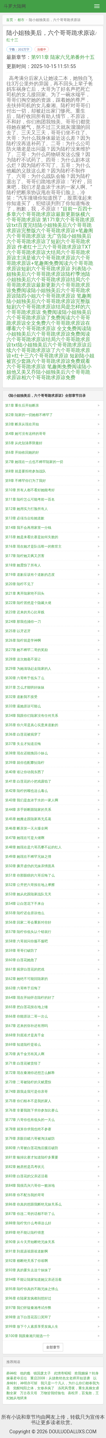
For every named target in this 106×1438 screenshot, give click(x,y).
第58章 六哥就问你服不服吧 (26, 941)
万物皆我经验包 (52, 1393)
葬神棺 (11, 1373)
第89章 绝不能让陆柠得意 (24, 1232)
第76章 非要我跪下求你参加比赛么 (31, 1110)
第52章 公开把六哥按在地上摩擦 (30, 885)
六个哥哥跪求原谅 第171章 (48, 217)
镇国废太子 (42, 1373)
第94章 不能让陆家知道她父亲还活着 (33, 1279)
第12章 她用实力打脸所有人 (26, 509)
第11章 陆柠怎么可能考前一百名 (30, 499)
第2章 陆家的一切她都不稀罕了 (29, 415)
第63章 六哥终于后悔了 (23, 988)
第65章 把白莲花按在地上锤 (26, 1007)
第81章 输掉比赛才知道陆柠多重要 (31, 1157)
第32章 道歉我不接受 (21, 697)
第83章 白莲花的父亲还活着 (26, 1176)
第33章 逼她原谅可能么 (23, 706)
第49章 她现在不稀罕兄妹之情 (28, 856)
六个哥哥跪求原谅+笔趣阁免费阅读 (48, 260)
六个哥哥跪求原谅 (55, 258)
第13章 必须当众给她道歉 (24, 518)
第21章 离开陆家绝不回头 (24, 593)
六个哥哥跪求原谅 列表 (56, 269)
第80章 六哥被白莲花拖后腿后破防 (31, 1148)
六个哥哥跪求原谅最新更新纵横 (50, 214)
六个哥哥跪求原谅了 (33, 350)
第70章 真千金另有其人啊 (24, 1054)
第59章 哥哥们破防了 (21, 950)
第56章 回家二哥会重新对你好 (28, 922)
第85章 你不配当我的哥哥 (24, 1195)
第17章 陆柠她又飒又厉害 (24, 556)
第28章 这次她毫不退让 (23, 659)
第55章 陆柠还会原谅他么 (24, 913)
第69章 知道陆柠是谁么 (23, 1044)
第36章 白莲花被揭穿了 (23, 734)
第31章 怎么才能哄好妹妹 (24, 687)
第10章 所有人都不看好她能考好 (30, 490)
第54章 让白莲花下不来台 (24, 903)
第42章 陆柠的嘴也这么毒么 (26, 791)
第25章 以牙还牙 (18, 631)
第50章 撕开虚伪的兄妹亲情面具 (30, 866)
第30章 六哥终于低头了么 (24, 678)
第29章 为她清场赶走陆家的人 (28, 669)
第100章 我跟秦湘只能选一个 (27, 1336)
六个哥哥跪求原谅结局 (31, 339)
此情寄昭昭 (62, 1373)
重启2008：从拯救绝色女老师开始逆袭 (60, 1378)
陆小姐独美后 (32, 345)
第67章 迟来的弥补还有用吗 (26, 1026)
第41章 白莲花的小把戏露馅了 (28, 781)
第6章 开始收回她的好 (22, 452)
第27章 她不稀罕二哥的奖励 (26, 650)
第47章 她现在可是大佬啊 (24, 838)
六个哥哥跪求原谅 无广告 (34, 236)
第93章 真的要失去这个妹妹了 (28, 1270)
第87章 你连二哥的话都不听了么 (30, 1214)
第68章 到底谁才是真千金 (24, 1035)
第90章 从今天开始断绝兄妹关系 (30, 1242)
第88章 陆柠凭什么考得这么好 (28, 1223)
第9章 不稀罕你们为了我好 (25, 481)
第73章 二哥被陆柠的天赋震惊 (28, 1082)
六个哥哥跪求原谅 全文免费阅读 (51, 328)
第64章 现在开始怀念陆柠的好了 (30, 997)
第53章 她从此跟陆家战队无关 (28, 894)
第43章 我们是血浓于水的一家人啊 (31, 800)
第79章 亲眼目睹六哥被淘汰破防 (30, 1138)
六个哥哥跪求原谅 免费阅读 (48, 309)
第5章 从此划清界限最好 (23, 443)
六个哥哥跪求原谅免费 (50, 377)
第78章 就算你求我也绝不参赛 (28, 1129)
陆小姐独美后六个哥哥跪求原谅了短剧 (48, 238)
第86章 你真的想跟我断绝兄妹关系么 (33, 1204)
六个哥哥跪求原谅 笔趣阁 (63, 296)
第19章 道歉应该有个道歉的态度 (30, 575)
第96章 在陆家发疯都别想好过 (28, 1298)
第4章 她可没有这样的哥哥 (25, 434)
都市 (21, 20)
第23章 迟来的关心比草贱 (24, 612)
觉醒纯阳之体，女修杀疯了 (33, 1388)
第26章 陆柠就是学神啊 (23, 640)
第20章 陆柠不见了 (19, 584)
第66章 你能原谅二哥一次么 (26, 1016)
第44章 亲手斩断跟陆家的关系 (28, 810)
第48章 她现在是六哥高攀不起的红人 (33, 847)
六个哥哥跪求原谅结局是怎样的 (50, 307)
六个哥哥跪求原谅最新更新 (48, 282)
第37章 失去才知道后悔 (23, 744)
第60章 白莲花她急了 (21, 960)
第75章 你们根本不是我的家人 (28, 1101)
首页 (9, 20)
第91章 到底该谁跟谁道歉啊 (26, 1251)
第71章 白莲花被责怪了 (23, 1063)
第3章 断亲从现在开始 (22, 424)
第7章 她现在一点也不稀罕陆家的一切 (34, 462)
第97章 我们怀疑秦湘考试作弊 (28, 1308)
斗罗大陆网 (15, 6)
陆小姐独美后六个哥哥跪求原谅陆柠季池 (48, 271)
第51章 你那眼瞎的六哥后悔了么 (30, 875)
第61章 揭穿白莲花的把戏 (24, 969)
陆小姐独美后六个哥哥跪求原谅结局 (48, 276)
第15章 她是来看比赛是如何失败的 (31, 537)
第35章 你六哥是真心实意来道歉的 (31, 725)
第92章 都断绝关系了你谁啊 (26, 1261)
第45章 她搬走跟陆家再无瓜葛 (28, 819)
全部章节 (53, 1347)
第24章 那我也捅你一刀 (23, 622)
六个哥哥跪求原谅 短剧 (54, 356)
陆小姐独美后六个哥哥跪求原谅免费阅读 (48, 331)
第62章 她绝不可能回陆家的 (26, 979)
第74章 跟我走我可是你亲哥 (26, 1091)
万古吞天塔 (28, 1393)
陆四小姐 (26, 296)
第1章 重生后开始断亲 (22, 405)
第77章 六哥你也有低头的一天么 (30, 1120)
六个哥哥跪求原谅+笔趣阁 (64, 230)
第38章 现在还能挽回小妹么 (26, 753)
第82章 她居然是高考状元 (24, 1167)
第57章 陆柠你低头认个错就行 (28, 932)
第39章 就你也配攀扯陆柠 (24, 763)
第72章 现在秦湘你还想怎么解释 (30, 1073)
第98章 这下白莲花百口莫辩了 (28, 1317)
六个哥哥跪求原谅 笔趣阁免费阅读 (44, 367)
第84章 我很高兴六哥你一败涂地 (30, 1185)
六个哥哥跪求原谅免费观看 (60, 361)
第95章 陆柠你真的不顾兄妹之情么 (31, 1289)
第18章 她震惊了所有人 (23, 565)
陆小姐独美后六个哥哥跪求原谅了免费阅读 (48, 315)
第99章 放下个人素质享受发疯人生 (31, 1326)
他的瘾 (25, 1373)
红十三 (12, 40)
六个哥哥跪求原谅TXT (66, 247)
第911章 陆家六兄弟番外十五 (63, 57)
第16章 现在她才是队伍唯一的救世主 (33, 546)
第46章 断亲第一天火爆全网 (26, 828)
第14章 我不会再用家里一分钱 (28, 528)
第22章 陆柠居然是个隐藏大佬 (28, 603)
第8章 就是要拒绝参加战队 (25, 471)
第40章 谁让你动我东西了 (24, 772)
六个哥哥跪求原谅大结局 (33, 252)
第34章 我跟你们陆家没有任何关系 (31, 716)
